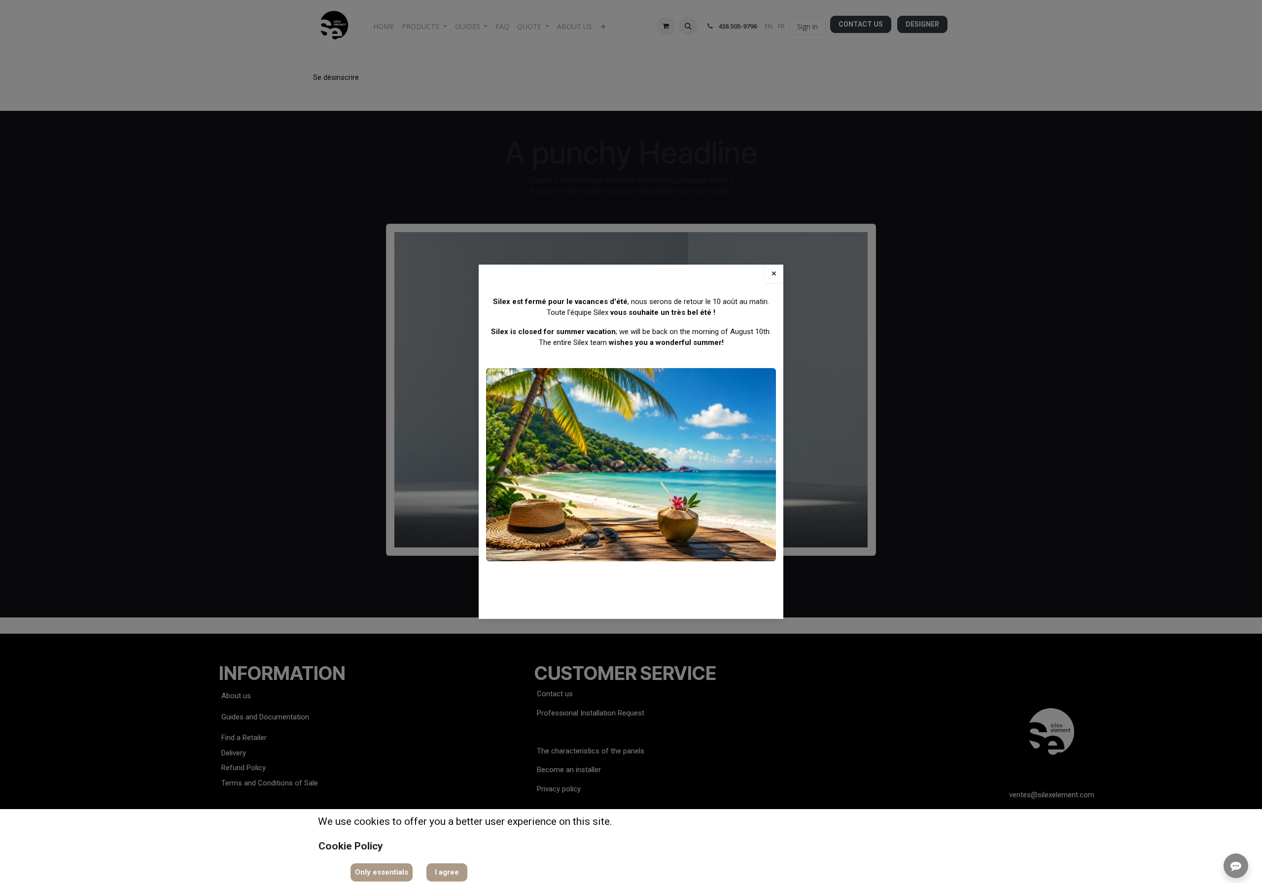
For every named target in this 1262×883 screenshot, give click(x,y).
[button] (382, 872)
